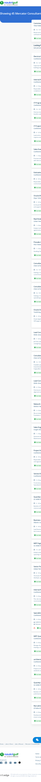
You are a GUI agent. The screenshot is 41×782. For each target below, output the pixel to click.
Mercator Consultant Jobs (32, 744)
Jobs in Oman (9, 744)
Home (1, 744)
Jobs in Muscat (19, 744)
